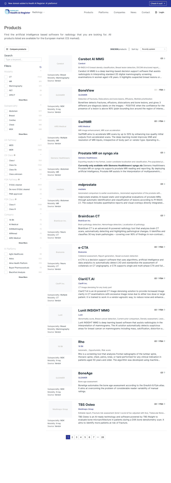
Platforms (103, 12)
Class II (12, 204)
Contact (146, 12)
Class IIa (12, 165)
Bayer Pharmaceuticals (19, 267)
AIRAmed (13, 233)
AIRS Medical (15, 238)
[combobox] (154, 49)
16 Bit (11, 220)
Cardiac (12, 120)
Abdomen (13, 111)
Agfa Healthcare (16, 254)
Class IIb (13, 169)
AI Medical (13, 224)
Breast (12, 115)
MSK (11, 129)
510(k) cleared (15, 185)
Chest (11, 124)
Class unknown (15, 174)
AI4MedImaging (16, 229)
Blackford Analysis (17, 272)
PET (11, 90)
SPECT (12, 95)
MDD (11, 145)
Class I (12, 160)
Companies (119, 12)
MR (10, 81)
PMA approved (15, 194)
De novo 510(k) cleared (19, 189)
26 (102, 437)
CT (10, 77)
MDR (11, 150)
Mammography (15, 86)
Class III (12, 209)
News (133, 12)
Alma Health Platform (18, 263)
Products (88, 12)
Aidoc (11, 258)
